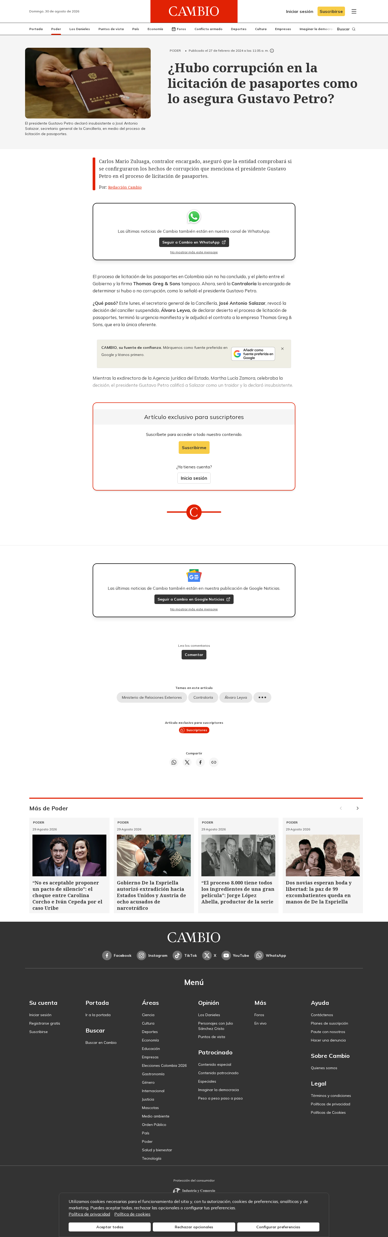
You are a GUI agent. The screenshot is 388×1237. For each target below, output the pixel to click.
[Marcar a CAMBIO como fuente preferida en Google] (253, 354)
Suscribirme (194, 447)
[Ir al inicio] (194, 11)
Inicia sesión (194, 478)
